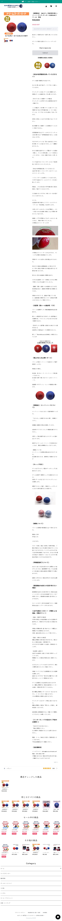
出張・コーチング (5, 903)
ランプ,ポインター (5, 873)
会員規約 (45, 912)
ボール (2, 868)
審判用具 (3, 878)
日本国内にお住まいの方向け (45, 57)
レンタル (3, 893)
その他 (2, 888)
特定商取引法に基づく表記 (34, 912)
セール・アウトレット (7, 898)
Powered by (29, 918)
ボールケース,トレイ (6, 883)
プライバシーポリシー (20, 912)
